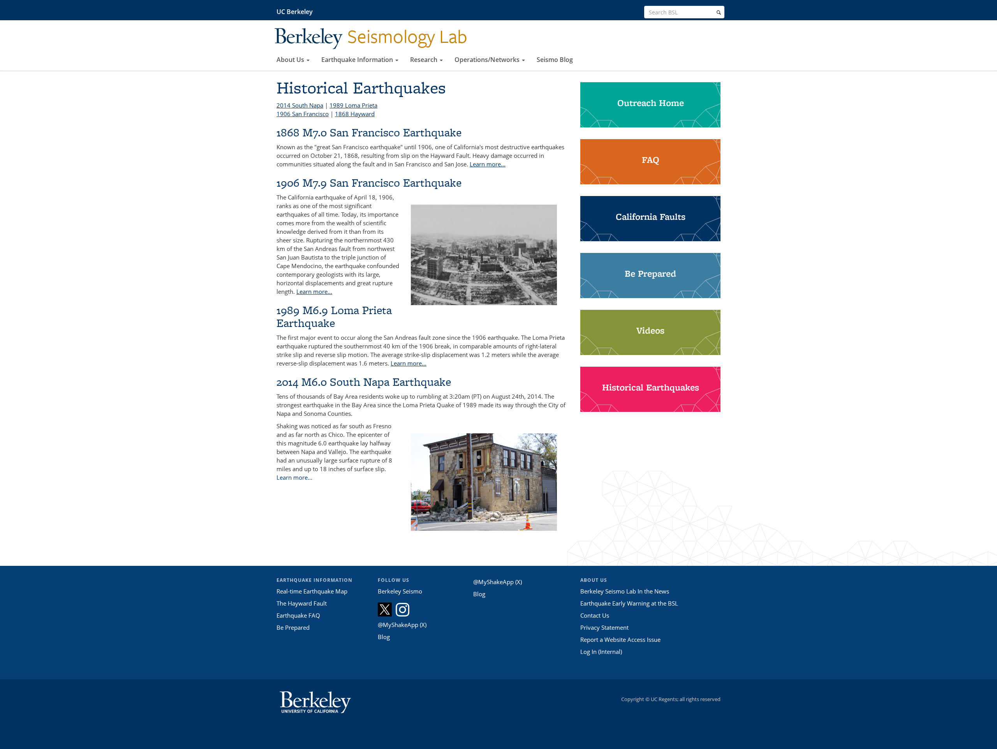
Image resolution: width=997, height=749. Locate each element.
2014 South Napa (300, 105)
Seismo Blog (555, 59)
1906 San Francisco (303, 114)
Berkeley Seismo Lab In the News (624, 591)
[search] (718, 12)
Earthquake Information (358, 59)
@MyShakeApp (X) (402, 625)
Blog (384, 637)
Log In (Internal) (601, 651)
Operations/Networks (487, 59)
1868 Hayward (355, 114)
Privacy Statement (604, 627)
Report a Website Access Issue (620, 639)
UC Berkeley (295, 11)
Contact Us (594, 615)
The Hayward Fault (302, 603)
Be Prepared (293, 627)
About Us (291, 59)
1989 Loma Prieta (353, 105)
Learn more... (488, 164)
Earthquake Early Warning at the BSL (629, 603)
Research (424, 59)
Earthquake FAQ (298, 615)
